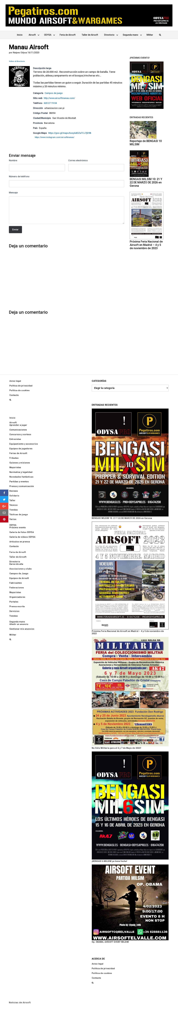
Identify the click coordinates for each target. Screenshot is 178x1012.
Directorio (109, 35)
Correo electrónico (78, 160)
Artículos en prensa (19, 542)
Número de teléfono (19, 176)
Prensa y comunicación (21, 486)
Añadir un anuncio (18, 624)
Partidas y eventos (19, 481)
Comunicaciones (18, 430)
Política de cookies (19, 390)
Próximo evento (17, 527)
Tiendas (13, 510)
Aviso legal (15, 381)
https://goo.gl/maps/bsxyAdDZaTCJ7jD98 (69, 133)
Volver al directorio (17, 61)
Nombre (13, 160)
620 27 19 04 (50, 103)
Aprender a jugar (18, 425)
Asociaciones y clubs (20, 569)
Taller (12, 500)
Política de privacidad (21, 386)
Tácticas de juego (18, 514)
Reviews (13, 491)
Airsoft (32, 35)
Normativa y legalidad (21, 472)
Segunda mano (130, 35)
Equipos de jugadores (21, 448)
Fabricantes (15, 583)
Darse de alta (16, 564)
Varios (12, 519)
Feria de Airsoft (68, 35)
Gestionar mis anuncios (21, 629)
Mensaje (13, 192)
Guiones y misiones (19, 463)
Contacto (14, 395)
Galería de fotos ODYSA (21, 532)
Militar (150, 35)
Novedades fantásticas (21, 477)
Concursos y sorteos (20, 434)
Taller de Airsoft (90, 35)
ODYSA (47, 35)
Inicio (20, 35)
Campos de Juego (18, 573)
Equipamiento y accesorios (23, 444)
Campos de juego (54, 93)
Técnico (13, 505)
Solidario (14, 496)
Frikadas (14, 458)
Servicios (14, 611)
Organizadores (17, 597)
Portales (13, 602)
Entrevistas (15, 439)
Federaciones (16, 588)
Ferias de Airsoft (18, 453)
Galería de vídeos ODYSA (22, 537)
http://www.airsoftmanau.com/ (59, 98)
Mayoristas (15, 467)
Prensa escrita (17, 606)
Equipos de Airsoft (19, 578)
